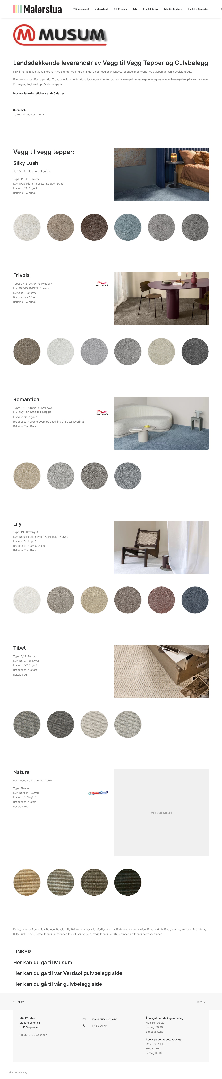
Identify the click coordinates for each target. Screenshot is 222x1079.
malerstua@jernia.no (104, 1019)
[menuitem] (81, 9)
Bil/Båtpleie (120, 9)
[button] (84, 1019)
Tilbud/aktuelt (81, 9)
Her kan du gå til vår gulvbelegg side (57, 984)
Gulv (134, 9)
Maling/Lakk (101, 9)
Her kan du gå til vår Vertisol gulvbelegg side (67, 973)
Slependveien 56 (29, 1022)
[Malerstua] (37, 9)
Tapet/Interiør (150, 9)
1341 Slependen (29, 1027)
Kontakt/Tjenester (198, 9)
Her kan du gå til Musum (42, 962)
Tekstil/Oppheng (173, 9)
